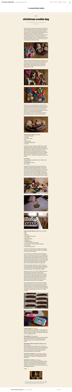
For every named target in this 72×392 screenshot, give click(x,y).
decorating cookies (37, 381)
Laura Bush (35, 328)
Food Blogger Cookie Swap (35, 109)
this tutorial (45, 61)
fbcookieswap (45, 381)
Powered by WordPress (28, 389)
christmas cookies (30, 381)
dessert (41, 381)
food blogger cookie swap (29, 382)
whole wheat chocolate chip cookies (38, 383)
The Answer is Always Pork (8, 2)
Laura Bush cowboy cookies (38, 382)
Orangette (28, 345)
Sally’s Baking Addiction (41, 353)
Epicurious (38, 360)
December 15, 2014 (42, 22)
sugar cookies (30, 383)
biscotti (26, 381)
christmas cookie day (36, 19)
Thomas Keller (35, 336)
